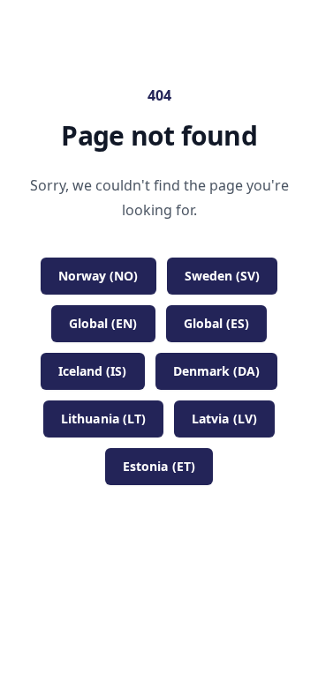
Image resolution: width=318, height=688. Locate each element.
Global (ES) (217, 323)
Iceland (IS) (92, 371)
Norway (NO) (98, 275)
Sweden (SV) (223, 275)
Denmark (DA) (217, 371)
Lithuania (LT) (103, 418)
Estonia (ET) (159, 466)
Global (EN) (103, 323)
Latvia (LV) (224, 418)
